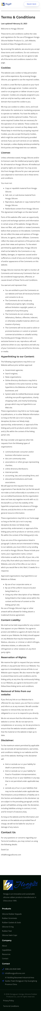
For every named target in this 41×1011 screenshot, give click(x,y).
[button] (17, 4)
